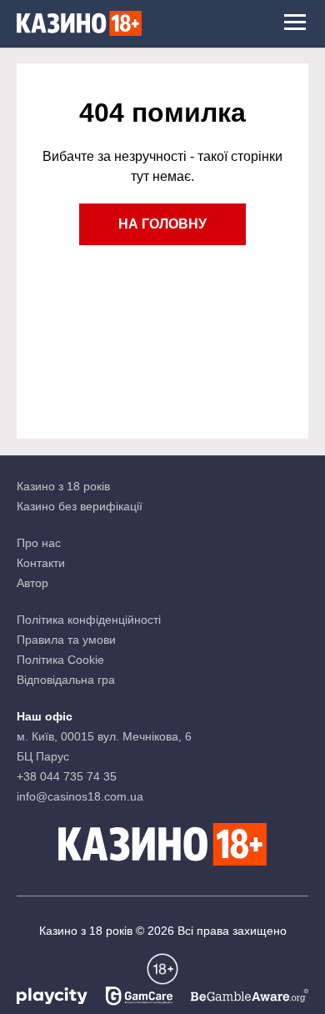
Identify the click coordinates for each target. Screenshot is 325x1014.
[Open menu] (295, 23)
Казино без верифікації (79, 506)
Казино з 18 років (63, 486)
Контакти (41, 563)
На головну (162, 224)
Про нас (39, 543)
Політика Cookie (60, 659)
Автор (32, 583)
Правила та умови (66, 639)
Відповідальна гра (66, 679)
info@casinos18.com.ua (80, 796)
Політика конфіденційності (89, 619)
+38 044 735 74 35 (67, 776)
